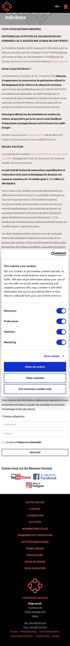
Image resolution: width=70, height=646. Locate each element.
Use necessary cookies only (35, 388)
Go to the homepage (7, 6)
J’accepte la (23, 442)
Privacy (14, 631)
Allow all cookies (35, 366)
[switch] (61, 321)
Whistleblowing (29, 631)
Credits (55, 636)
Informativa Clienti (49, 631)
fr (57, 6)
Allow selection (35, 377)
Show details (51, 356)
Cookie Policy (42, 636)
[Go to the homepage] (35, 585)
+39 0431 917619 (37, 623)
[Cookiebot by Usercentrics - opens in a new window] (51, 254)
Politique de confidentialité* (29, 442)
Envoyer (35, 452)
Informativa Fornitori (22, 636)
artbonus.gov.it (58, 61)
